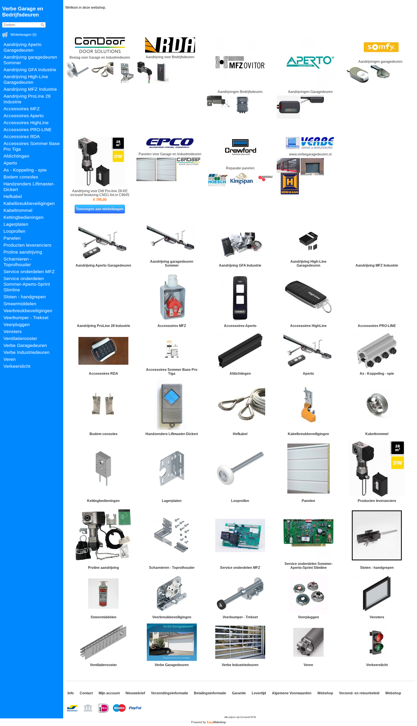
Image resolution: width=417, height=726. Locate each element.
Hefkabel (12, 196)
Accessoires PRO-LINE (27, 129)
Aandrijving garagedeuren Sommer (30, 59)
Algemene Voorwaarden (291, 693)
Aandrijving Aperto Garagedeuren (22, 47)
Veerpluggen (16, 324)
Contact (86, 693)
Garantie (239, 693)
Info (71, 693)
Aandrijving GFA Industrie (29, 69)
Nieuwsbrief (135, 693)
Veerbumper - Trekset (25, 317)
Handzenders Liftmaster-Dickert (29, 186)
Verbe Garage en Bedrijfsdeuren (22, 12)
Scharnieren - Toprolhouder (17, 261)
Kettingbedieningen (23, 217)
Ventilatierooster (20, 338)
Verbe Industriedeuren (26, 352)
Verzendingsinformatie (169, 693)
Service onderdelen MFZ (29, 271)
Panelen (12, 238)
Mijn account (109, 693)
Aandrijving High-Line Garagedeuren (25, 79)
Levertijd (259, 693)
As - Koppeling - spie (25, 169)
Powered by (208, 722)
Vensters (12, 331)
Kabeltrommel (17, 210)
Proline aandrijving (22, 251)
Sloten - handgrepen (24, 296)
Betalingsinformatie (210, 693)
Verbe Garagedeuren (25, 345)
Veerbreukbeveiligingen (27, 310)
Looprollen (14, 231)
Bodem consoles (20, 176)
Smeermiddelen (19, 303)
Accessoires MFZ (21, 108)
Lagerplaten (15, 224)
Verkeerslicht (16, 366)
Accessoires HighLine (26, 122)
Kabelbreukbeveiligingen (29, 203)
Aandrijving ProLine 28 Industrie (27, 99)
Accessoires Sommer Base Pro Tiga (31, 146)
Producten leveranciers (27, 245)
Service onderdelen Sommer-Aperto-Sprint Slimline (26, 284)
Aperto (10, 162)
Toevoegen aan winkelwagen (100, 209)
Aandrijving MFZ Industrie (30, 89)
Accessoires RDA (21, 136)
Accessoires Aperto (23, 115)
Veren (9, 359)
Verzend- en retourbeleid (359, 693)
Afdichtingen (16, 155)
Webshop (325, 693)
